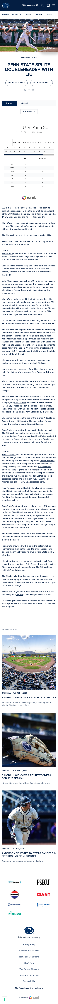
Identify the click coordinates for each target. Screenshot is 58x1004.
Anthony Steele (17, 436)
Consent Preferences (29, 951)
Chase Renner (18, 473)
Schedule (16, 15)
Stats (38, 15)
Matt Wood (7, 223)
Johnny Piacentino (14, 336)
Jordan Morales (47, 461)
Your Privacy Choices (29, 969)
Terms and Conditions (29, 957)
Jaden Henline (8, 266)
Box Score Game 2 (43, 83)
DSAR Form (29, 963)
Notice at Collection (29, 976)
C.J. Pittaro (17, 351)
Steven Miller (44, 467)
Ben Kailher (41, 436)
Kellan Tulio (25, 226)
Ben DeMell (38, 476)
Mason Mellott (9, 455)
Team (27, 15)
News (49, 15)
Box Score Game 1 (18, 83)
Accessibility (29, 981)
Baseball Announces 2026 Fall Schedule (29, 698)
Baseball (6, 693)
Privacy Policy (29, 945)
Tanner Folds (43, 479)
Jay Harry (20, 595)
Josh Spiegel (17, 311)
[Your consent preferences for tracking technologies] (4, 999)
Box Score (27, 112)
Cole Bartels (20, 403)
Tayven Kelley (19, 315)
